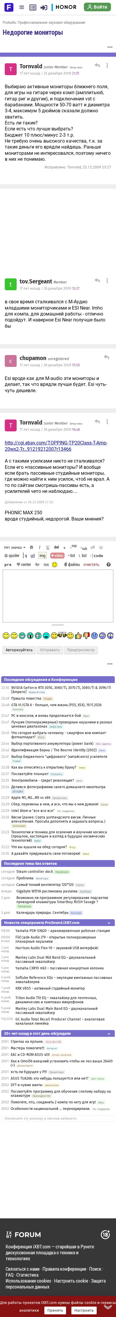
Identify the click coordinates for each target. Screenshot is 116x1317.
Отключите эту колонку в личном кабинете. (40, 1118)
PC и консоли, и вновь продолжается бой (46, 716)
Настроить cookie (71, 1280)
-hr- (37, 564)
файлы (74, 564)
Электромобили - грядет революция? (42, 780)
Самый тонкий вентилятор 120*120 (45, 885)
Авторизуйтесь (19, 650)
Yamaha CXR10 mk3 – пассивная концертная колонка (59, 968)
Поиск (95, 1269)
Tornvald (31, 66)
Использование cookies (28, 1280)
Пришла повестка (26, 698)
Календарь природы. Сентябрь (42, 913)
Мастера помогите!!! (27, 1048)
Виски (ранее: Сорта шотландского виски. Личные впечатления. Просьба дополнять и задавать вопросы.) (58, 819)
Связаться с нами (23, 1269)
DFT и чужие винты (27, 1085)
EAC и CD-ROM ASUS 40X (30, 1055)
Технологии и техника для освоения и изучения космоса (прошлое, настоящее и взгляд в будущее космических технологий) (59, 836)
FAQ (9, 1275)
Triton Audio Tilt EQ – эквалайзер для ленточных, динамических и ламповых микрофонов (56, 1000)
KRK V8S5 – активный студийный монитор (50, 988)
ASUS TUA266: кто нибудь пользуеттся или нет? (50, 1078)
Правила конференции (64, 1269)
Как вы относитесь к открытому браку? (43, 767)
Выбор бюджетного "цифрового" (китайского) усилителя (59, 757)
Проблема (25, 878)
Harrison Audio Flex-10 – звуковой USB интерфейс (57, 948)
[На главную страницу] (8, 7)
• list (71, 555)
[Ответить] (96, 66)
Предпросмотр (81, 650)
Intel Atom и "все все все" (33, 811)
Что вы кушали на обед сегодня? (39, 847)
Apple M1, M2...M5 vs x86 (30, 798)
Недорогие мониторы (33, 32)
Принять (55, 1310)
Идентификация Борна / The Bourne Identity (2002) (54, 750)
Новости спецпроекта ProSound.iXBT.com (41, 922)
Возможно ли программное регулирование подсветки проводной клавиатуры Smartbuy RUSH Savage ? (62, 900)
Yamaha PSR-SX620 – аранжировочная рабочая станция (62, 931)
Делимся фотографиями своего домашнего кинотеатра (58, 787)
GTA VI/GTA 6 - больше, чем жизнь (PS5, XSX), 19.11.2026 (56, 705)
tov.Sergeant (36, 281)
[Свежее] (33, 7)
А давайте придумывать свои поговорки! (45, 853)
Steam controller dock (34, 872)
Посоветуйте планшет (29, 774)
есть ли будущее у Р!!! (29, 1072)
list (83, 555)
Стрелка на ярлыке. (27, 1042)
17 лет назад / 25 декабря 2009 (49, 73)
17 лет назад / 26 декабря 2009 (49, 288)
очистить (91, 564)
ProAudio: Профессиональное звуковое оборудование (44, 22)
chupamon (33, 358)
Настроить (84, 1310)
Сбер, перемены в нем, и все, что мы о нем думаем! (54, 804)
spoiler (13, 555)
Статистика (27, 1275)
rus (46, 564)
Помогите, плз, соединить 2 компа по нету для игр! (53, 1102)
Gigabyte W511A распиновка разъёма (47, 891)
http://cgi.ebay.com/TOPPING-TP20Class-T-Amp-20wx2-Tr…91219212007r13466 (56, 446)
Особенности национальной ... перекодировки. (50, 1109)
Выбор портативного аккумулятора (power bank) (52, 744)
